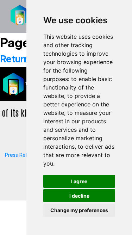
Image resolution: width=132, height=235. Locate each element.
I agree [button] (79, 181)
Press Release (21, 155)
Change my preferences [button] (79, 210)
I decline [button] (79, 196)
